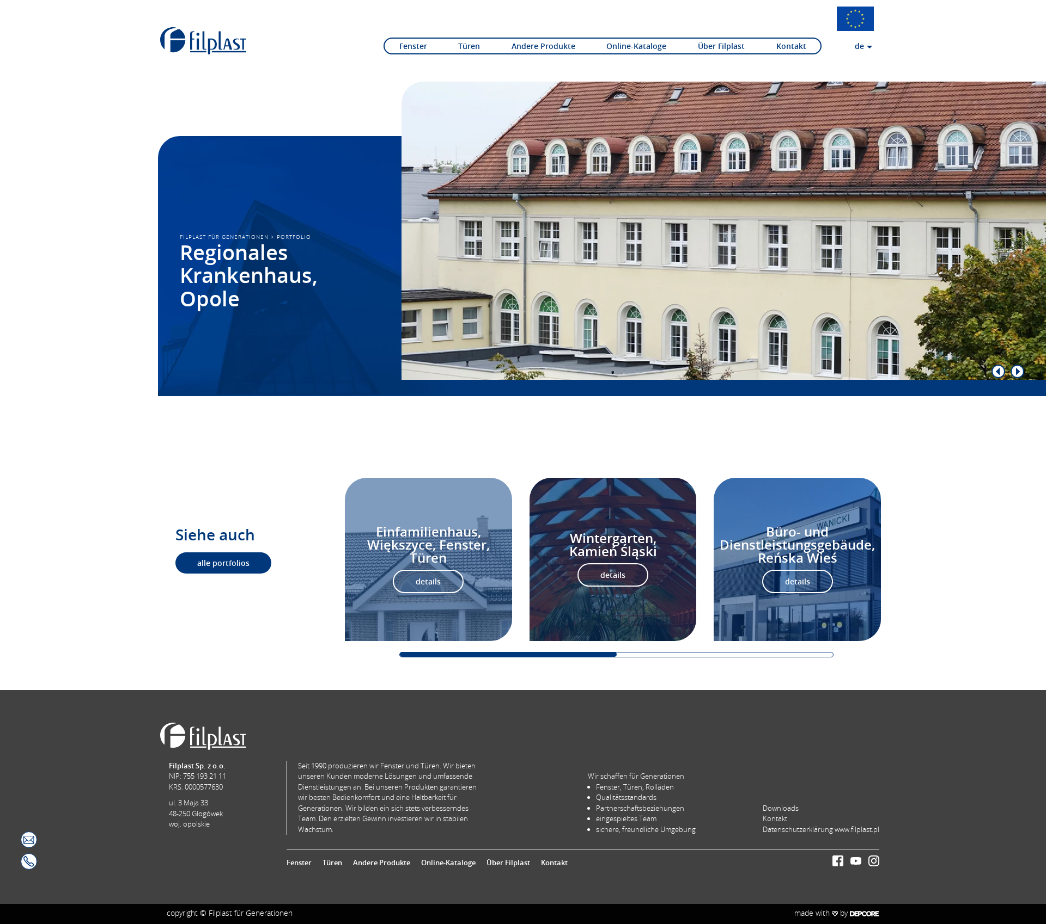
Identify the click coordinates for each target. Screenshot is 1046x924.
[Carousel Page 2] (725, 654)
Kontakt (791, 46)
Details (428, 581)
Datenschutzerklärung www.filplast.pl (821, 829)
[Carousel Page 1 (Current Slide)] (508, 654)
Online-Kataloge (636, 46)
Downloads (781, 808)
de (859, 46)
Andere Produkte (543, 46)
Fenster (413, 46)
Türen (469, 46)
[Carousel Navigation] (702, 371)
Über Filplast (721, 46)
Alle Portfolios (223, 563)
